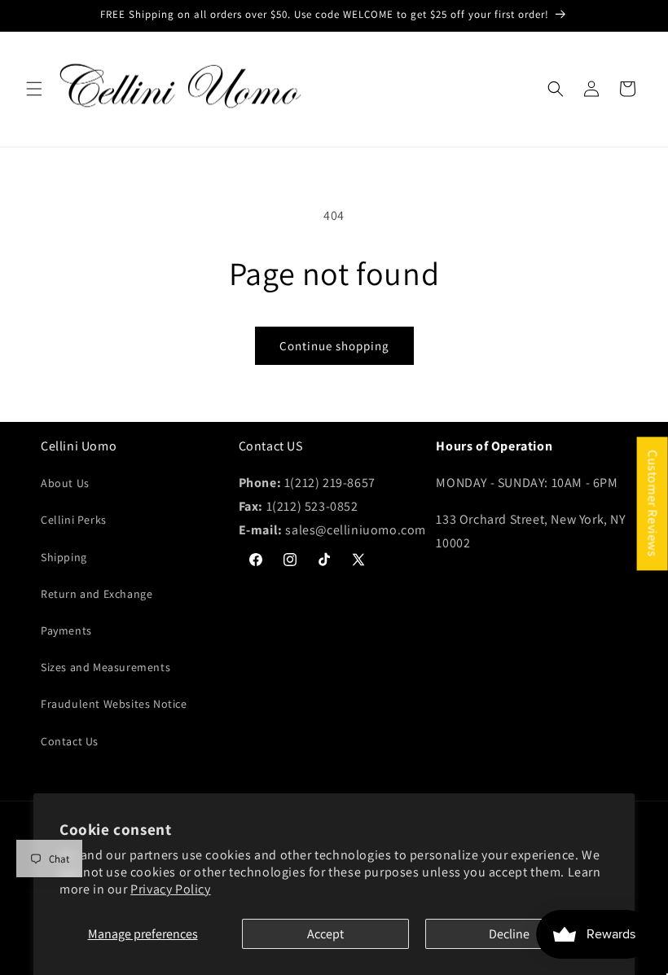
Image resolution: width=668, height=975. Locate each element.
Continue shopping (334, 346)
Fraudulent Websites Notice (114, 703)
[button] (34, 89)
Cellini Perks (74, 519)
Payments (66, 630)
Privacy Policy (170, 889)
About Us (65, 483)
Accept (325, 933)
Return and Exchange (96, 593)
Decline (509, 933)
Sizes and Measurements (105, 667)
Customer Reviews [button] (652, 503)
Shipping (64, 557)
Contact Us (70, 741)
